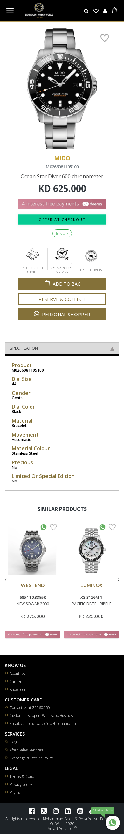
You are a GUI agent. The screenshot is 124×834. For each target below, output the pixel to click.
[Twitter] (43, 811)
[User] (104, 11)
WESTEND (33, 585)
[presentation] (6, 579)
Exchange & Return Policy (31, 758)
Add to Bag (67, 284)
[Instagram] (56, 811)
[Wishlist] (96, 11)
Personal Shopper (65, 314)
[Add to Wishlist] (53, 526)
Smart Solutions (61, 828)
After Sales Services (26, 750)
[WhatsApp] (112, 822)
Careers (16, 681)
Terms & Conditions (26, 776)
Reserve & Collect (62, 299)
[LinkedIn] (68, 811)
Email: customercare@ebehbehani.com (43, 723)
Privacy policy (21, 784)
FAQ (13, 742)
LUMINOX (91, 585)
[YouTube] (80, 811)
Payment (17, 792)
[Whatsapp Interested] (43, 526)
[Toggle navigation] (10, 10)
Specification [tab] (24, 348)
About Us (17, 673)
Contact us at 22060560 (30, 707)
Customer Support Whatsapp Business (42, 715)
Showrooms (19, 689)
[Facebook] (31, 811)
